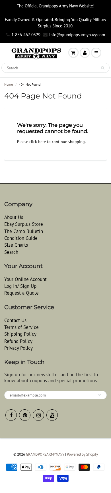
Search (11, 252)
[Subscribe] (100, 394)
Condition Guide (21, 238)
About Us (13, 217)
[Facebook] (11, 415)
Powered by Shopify (82, 454)
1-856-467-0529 (25, 34)
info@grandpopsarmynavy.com (77, 34)
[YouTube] (52, 415)
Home (8, 84)
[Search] (102, 68)
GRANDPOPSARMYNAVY (45, 454)
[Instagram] (38, 415)
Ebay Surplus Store (23, 224)
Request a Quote (21, 293)
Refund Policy (18, 341)
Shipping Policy (20, 334)
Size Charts (16, 245)
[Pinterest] (24, 415)
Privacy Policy (18, 348)
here (42, 141)
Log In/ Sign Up (20, 286)
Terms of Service (21, 327)
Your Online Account (25, 279)
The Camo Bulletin (23, 231)
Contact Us (15, 320)
